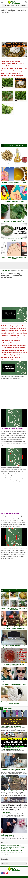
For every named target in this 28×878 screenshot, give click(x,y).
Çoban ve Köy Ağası (6, 812)
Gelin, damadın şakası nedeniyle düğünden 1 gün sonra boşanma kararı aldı (13, 834)
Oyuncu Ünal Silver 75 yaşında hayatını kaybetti (13, 769)
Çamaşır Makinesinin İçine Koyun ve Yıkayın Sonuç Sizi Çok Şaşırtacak (14, 702)
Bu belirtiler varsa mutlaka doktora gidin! (14, 201)
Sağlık (6, 9)
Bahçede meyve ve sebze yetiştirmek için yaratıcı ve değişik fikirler (14, 609)
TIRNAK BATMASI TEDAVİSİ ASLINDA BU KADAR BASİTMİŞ (14, 258)
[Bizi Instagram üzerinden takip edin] (4, 873)
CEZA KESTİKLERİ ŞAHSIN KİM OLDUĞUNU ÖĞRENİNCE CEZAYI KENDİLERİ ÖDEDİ (11, 748)
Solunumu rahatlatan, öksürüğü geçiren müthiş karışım (14, 183)
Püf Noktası (7, 270)
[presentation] (1, 5)
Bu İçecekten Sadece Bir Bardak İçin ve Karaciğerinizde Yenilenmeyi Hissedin (14, 220)
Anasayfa (3, 9)
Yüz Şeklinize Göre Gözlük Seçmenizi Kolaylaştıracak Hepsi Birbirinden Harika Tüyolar (14, 683)
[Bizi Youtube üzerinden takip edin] (7, 873)
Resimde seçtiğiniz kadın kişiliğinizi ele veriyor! (13, 726)
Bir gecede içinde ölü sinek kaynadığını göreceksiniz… (14, 665)
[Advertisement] (14, 28)
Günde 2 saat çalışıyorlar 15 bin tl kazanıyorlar (16, 5)
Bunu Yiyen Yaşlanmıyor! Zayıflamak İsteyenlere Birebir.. (14, 239)
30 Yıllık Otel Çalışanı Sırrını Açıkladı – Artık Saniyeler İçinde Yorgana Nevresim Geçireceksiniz (14, 646)
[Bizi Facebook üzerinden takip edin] (2, 873)
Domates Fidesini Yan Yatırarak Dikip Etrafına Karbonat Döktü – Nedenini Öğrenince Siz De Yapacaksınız (14, 628)
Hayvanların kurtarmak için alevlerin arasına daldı (13, 791)
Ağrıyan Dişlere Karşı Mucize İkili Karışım (14, 163)
